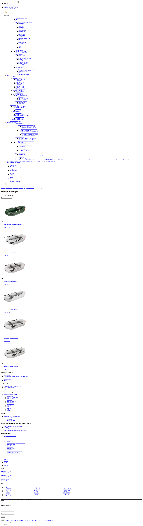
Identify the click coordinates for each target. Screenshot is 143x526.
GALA (35, 490)
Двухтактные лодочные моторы (26, 68)
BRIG (16, 19)
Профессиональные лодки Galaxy (24, 22)
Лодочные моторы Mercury (28, 135)
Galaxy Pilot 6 (21, 26)
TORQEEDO (37, 487)
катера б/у (9, 449)
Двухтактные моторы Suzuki (28, 126)
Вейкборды (21, 36)
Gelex (16, 48)
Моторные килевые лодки (22, 62)
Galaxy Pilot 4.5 (22, 23)
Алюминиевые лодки (15, 121)
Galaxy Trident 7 (22, 30)
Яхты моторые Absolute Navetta (14, 451)
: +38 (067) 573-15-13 (11, 7)
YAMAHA (36, 493)
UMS (64, 487)
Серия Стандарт (22, 59)
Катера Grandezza (11, 448)
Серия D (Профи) (22, 63)
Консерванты (21, 146)
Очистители (21, 147)
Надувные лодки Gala (21, 18)
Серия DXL (21, 64)
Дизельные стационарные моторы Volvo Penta (33, 155)
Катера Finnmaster (11, 444)
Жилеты (20, 43)
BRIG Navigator (22, 99)
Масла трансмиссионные (24, 145)
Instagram (6, 461)
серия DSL (21, 66)
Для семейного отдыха (18, 94)
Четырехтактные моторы (24, 70)
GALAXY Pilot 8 (19, 85)
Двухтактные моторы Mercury (29, 129)
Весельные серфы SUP (24, 38)
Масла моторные (22, 143)
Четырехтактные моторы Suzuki (29, 131)
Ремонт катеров (19, 50)
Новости (6, 465)
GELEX (8, 494)
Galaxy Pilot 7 (21, 27)
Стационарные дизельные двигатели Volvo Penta (16, 376)
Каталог (9, 16)
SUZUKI (8, 493)
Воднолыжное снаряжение (22, 32)
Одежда (20, 44)
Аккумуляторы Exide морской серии (13, 426)
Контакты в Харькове (15, 181)
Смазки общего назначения (25, 149)
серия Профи (21, 55)
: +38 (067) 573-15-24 (10, 6)
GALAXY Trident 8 (20, 87)
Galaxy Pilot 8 (21, 28)
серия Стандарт (22, 56)
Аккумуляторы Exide (23, 74)
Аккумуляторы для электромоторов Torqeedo (15, 430)
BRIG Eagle (21, 97)
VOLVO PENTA (67, 489)
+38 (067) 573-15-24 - (12, 520)
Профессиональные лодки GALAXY (13, 386)
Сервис (5, 380)
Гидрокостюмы (22, 42)
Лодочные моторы (20, 67)
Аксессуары (21, 34)
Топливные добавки (23, 150)
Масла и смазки (22, 73)
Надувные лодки (14, 105)
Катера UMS (10, 447)
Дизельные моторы (20, 153)
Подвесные (21, 157)
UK (2, 186)
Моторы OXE (24, 158)
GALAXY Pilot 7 (19, 83)
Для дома (6, 427)
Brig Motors (7, 499)
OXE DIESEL (66, 490)
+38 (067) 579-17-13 (6, 480)
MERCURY (37, 494)
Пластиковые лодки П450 (16, 119)
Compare (3, 519)
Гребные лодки (19, 54)
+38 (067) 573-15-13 (6, 476)
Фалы (19, 46)
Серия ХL (21, 60)
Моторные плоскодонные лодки (23, 58)
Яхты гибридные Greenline (13, 453)
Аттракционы (21, 35)
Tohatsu (17, 20)
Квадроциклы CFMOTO (21, 51)
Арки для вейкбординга (13, 397)
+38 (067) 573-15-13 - (26, 520)
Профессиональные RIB (19, 78)
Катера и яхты (7, 441)
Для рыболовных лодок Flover (26, 141)
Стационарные (22, 154)
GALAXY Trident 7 (20, 86)
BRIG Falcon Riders (23, 98)
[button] (7, 15)
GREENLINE (66, 493)
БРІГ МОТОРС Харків (6, 475)
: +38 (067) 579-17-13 (11, 8)
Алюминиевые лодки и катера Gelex (16, 443)
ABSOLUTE (66, 491)
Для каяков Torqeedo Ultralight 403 (27, 138)
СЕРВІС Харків (5, 479)
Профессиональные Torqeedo (25, 139)
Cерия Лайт (10, 419)
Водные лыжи (22, 40)
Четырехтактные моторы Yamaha (29, 134)
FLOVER (36, 491)
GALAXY (8, 489)
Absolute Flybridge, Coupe (13, 452)
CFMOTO (8, 495)
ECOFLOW (37, 489)
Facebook (6, 459)
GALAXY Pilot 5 (19, 82)
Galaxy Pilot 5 (21, 24)
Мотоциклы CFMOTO (21, 52)
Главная (3, 188)
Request (3, 516)
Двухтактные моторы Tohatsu (28, 127)
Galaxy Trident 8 (22, 31)
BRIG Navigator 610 (20, 89)
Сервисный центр (20, 151)
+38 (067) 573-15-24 (6, 472)
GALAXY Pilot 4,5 (20, 79)
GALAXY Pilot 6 (19, 81)
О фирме (9, 178)
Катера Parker (10, 445)
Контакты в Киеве (14, 179)
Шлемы (20, 47)
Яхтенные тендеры (17, 90)
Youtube (6, 462)
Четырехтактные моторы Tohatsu (29, 133)
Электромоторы (22, 71)
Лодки (8, 75)
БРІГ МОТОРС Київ (6, 471)
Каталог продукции (11, 188)
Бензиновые (18, 123)
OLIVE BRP (66, 494)
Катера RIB (12, 77)
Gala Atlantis (21, 102)
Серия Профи (18, 113)
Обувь (20, 39)
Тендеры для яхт (19, 91)
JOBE (7, 491)
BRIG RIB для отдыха (21, 95)
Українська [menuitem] (9, 4)
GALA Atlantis (19, 93)
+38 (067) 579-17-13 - (43, 520)
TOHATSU (8, 490)
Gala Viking (21, 103)
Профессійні (7, 428)
